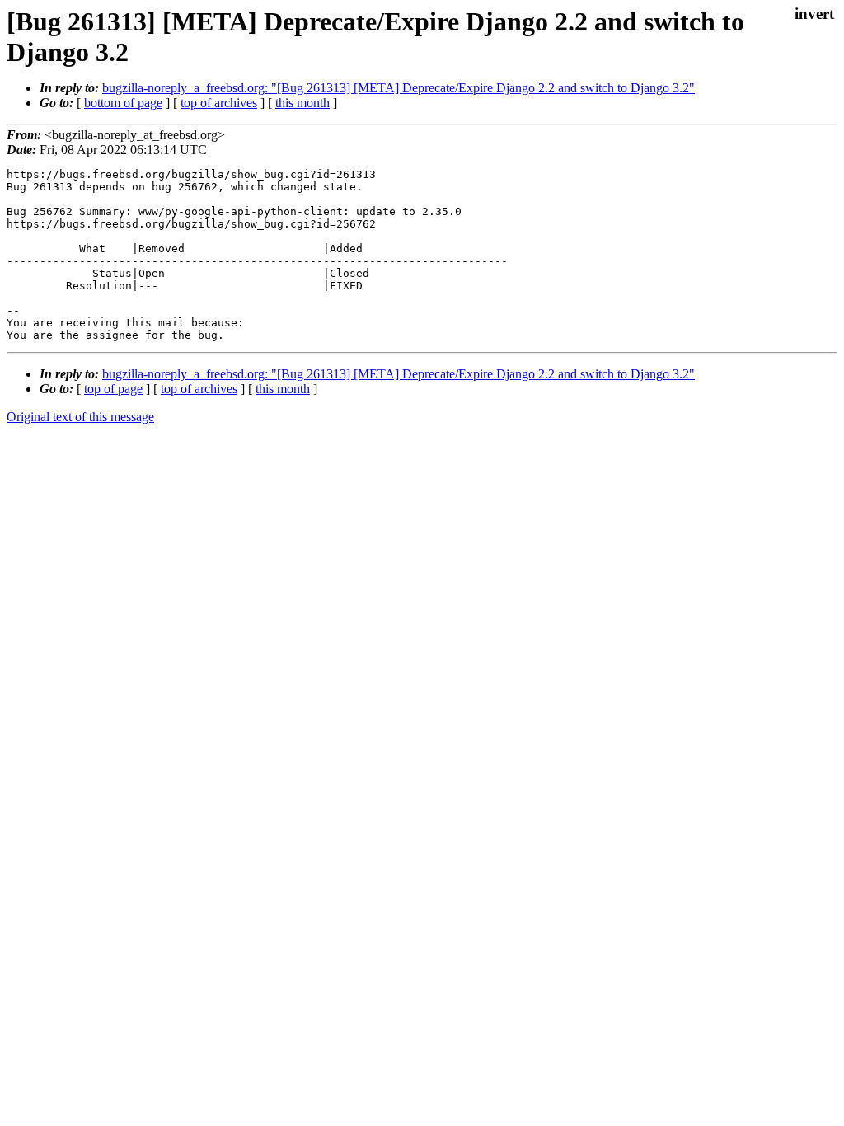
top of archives (219, 103)
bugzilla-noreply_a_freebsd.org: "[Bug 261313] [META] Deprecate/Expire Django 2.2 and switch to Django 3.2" (398, 88)
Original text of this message (80, 417)
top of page (113, 389)
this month (302, 103)
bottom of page (123, 103)
